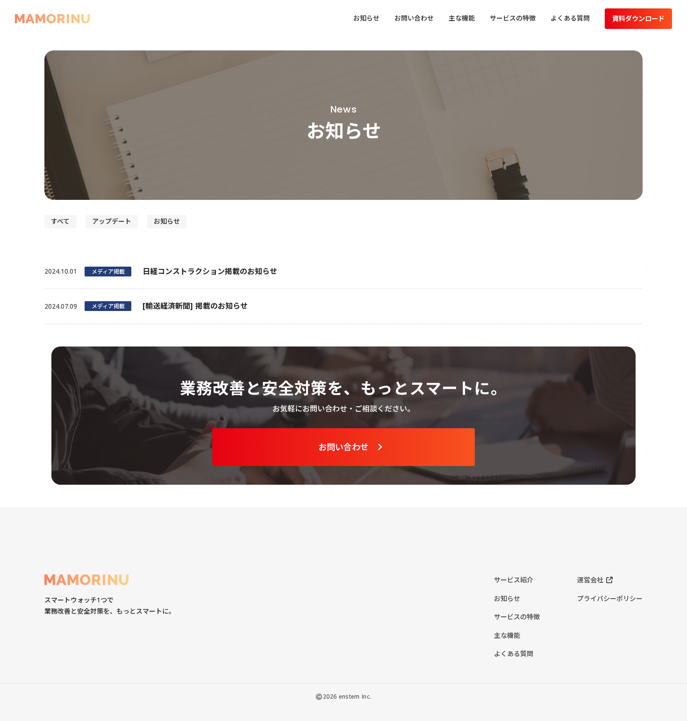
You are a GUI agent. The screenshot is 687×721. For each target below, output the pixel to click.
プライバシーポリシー (610, 598)
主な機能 (507, 635)
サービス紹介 (513, 579)
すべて (60, 221)
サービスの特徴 (517, 616)
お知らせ (507, 598)
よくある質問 (513, 653)
